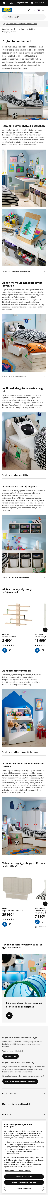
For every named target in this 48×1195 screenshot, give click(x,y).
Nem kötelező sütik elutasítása (24, 1182)
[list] (24, 630)
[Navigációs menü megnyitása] (43, 9)
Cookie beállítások (24, 1188)
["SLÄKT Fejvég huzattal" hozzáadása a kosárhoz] (4, 924)
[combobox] (23, 17)
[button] (24, 178)
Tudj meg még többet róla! (12, 1051)
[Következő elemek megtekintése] (45, 630)
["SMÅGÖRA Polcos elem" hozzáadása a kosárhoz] (37, 650)
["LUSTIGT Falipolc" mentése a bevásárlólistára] (10, 650)
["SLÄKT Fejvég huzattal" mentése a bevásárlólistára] (10, 924)
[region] (24, 1157)
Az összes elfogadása (24, 1177)
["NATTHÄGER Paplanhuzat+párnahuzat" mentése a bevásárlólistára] (43, 922)
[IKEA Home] (7, 10)
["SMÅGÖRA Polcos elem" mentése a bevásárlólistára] (43, 650)
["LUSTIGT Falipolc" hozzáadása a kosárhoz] (4, 650)
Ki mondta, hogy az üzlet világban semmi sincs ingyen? (23, 1076)
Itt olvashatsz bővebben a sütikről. (18, 1171)
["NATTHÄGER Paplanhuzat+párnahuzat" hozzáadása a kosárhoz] (37, 922)
